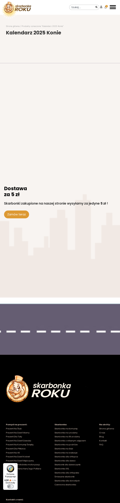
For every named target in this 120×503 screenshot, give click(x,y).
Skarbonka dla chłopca (66, 456)
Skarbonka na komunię (66, 428)
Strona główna (13, 26)
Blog (101, 436)
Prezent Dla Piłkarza (15, 448)
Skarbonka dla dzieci (65, 460)
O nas (102, 432)
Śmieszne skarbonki (65, 476)
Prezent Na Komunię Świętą (19, 444)
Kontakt (103, 440)
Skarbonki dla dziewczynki (67, 464)
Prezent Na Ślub (14, 428)
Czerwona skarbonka (65, 484)
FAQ (101, 444)
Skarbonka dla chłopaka (67, 472)
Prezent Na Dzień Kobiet (18, 456)
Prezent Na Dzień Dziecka (18, 440)
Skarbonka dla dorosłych (67, 480)
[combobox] (81, 7)
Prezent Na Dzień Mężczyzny (20, 460)
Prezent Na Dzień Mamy (18, 432)
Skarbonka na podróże (66, 444)
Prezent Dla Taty (14, 436)
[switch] (10, 486)
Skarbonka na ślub (64, 448)
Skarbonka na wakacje (66, 452)
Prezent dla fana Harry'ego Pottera (23, 468)
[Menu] (16, 465)
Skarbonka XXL (62, 468)
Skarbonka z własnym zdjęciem (70, 440)
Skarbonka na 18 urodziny (67, 436)
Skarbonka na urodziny (66, 432)
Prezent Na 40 (13, 452)
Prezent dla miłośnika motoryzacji (23, 464)
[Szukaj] (96, 7)
